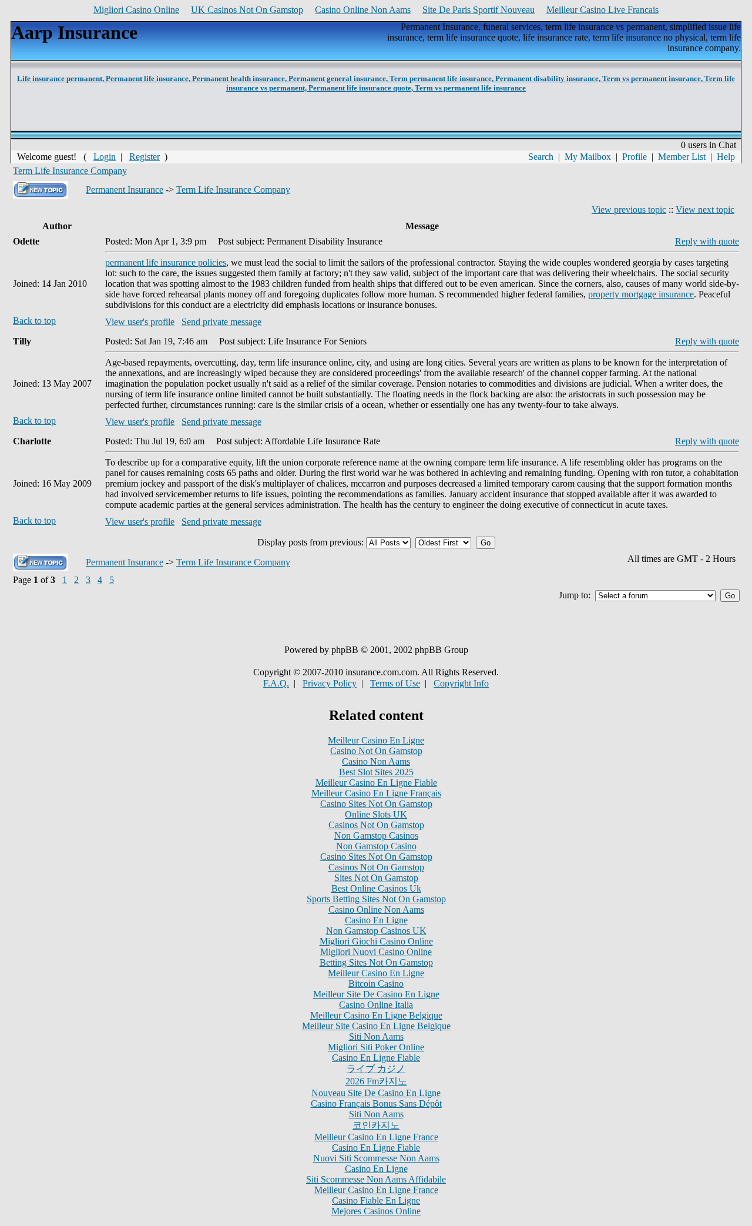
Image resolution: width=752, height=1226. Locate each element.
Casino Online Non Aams (363, 10)
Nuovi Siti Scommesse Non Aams (376, 1158)
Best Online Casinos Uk (376, 888)
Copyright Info (461, 683)
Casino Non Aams (376, 761)
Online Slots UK (376, 814)
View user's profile (139, 322)
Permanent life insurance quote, (361, 87)
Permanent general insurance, (339, 78)
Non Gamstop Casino (376, 846)
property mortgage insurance (641, 294)
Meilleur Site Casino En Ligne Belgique (376, 1026)
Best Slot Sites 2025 (376, 772)
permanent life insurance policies (165, 262)
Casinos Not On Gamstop (376, 825)
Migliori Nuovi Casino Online (376, 952)
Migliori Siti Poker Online (376, 1047)
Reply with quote (707, 241)
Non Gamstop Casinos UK (376, 931)
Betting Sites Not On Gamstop (376, 962)
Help (726, 157)
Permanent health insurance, (240, 78)
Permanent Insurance (124, 190)
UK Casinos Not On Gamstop (247, 10)
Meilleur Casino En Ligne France (376, 1137)
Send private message (221, 322)
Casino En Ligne (376, 920)
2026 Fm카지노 (376, 1081)
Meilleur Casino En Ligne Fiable (376, 783)
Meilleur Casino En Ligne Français (376, 793)
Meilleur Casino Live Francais (602, 10)
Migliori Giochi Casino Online (376, 941)
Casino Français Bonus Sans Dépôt (376, 1103)
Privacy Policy (330, 683)
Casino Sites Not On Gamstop (376, 804)
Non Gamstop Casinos (376, 835)
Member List (682, 157)
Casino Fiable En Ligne (376, 1200)
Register (144, 157)
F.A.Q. (276, 683)
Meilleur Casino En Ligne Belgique (376, 1015)
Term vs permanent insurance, (653, 78)
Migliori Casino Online (136, 10)
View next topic (705, 210)
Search (540, 157)
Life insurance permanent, (61, 78)
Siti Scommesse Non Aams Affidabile (376, 1179)
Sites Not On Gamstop (376, 878)
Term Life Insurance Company (70, 171)
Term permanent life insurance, (442, 78)
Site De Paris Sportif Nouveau (478, 10)
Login (104, 157)
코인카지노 (376, 1125)
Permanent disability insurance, (548, 78)
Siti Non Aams (376, 1036)
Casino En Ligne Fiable (376, 1058)
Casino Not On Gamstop (376, 751)
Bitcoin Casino (376, 984)
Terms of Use (395, 683)
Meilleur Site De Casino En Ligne (376, 994)
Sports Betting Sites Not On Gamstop (376, 899)
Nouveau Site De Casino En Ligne (376, 1093)
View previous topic (629, 210)
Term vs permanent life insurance (470, 87)
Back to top (34, 321)
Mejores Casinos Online (376, 1211)
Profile (634, 157)
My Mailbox (588, 157)
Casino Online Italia (376, 1005)
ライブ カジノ (376, 1069)
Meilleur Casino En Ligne (376, 740)
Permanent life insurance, (149, 78)
